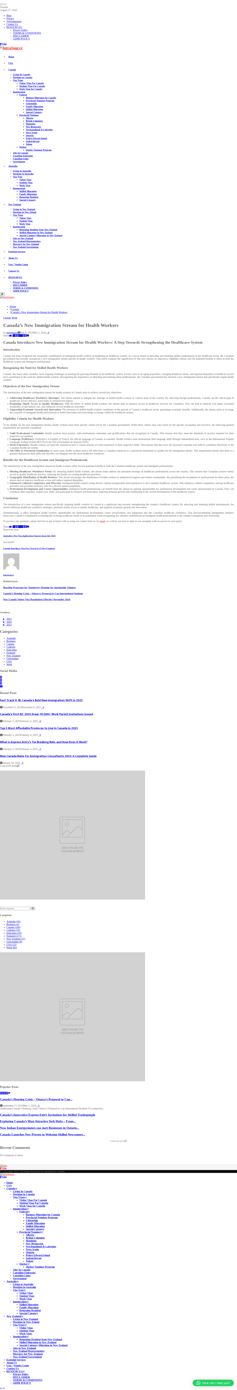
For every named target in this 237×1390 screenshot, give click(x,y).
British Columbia (34, 121)
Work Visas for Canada (30, 89)
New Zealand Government (26, 247)
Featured (10, 652)
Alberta (29, 118)
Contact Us (12, 24)
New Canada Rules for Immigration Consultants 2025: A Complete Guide (48, 756)
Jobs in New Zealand (23, 238)
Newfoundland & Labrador (39, 130)
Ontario (30, 135)
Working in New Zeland (24, 212)
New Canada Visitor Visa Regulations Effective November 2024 (36, 599)
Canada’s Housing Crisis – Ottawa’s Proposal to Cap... (36, 1099)
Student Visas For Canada (32, 86)
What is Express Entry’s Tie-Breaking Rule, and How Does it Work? (43, 742)
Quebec (23, 147)
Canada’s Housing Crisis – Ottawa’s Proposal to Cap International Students (43, 593)
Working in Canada (22, 77)
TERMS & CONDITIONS (27, 33)
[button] (213, 1383)
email (102, 521)
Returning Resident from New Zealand (38, 230)
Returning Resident (28, 197)
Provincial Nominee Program (40, 101)
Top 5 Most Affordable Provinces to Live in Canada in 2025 (39, 728)
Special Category (34, 112)
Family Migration (34, 106)
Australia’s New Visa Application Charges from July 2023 (29, 536)
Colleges (10, 647)
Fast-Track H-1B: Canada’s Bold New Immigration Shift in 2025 (41, 700)
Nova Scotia (31, 132)
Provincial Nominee (29, 115)
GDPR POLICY (21, 38)
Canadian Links (21, 159)
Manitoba (30, 124)
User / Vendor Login (18, 264)
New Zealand (14, 204)
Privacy (10, 18)
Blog (8, 15)
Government (19, 161)
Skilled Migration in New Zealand (36, 232)
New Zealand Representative (27, 241)
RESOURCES (14, 27)
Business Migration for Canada (41, 98)
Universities (12, 658)
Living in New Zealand (24, 209)
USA (10, 63)
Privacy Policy (20, 30)
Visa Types (18, 80)
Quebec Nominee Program (39, 150)
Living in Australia (22, 171)
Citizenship (31, 103)
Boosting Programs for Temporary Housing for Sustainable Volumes (39, 587)
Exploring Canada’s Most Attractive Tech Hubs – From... (38, 1121)
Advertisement (13, 21)
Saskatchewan (33, 141)
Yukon (29, 144)
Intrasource (12, 332)
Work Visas (24, 185)
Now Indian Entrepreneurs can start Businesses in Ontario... (39, 1128)
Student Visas (26, 182)
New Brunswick (33, 127)
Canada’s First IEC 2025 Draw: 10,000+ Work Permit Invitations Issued (46, 714)
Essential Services (16, 251)
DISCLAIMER (21, 36)
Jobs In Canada (20, 153)
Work (14, 317)
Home (11, 57)
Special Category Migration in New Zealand (40, 235)
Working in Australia (23, 174)
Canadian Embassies (23, 156)
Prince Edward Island (36, 138)
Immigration (19, 92)
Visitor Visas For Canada (31, 83)
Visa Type (17, 177)
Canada (12, 70)
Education (11, 649)
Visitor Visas (25, 180)
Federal (23, 95)
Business (10, 641)
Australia (12, 166)
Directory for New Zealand (26, 244)
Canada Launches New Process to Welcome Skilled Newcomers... (42, 1134)
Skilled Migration (34, 109)
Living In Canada (21, 74)
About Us (13, 258)
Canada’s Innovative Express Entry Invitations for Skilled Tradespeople (47, 1114)
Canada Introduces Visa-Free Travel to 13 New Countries (29, 548)
